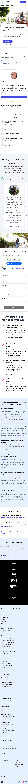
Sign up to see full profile (14, 97)
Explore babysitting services (8, 638)
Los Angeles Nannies (7, 665)
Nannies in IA (5, 555)
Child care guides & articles (7, 617)
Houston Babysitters (6, 646)
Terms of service (4, 774)
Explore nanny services (7, 548)
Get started (7, 41)
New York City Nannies (7, 663)
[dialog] (2, 782)
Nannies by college (19, 548)
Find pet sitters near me (7, 732)
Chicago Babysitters (6, 653)
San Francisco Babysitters (8, 649)
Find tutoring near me (7, 711)
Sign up (23, 2)
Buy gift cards (4, 760)
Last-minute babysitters (7, 703)
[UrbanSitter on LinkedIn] (25, 782)
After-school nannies (6, 630)
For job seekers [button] (17, 609)
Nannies (7, 5)
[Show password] (25, 300)
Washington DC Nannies (7, 672)
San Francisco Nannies (7, 670)
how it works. (21, 435)
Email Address (5, 285)
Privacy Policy (18, 268)
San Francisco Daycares (7, 688)
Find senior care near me (8, 740)
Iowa (12, 5)
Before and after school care (7, 628)
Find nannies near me (7, 661)
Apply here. (12, 44)
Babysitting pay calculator (7, 624)
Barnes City (17, 5)
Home (2, 5)
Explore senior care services (8, 738)
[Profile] (14, 76)
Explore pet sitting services (8, 730)
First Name (4, 272)
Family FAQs (4, 615)
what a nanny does (18, 421)
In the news (17, 762)
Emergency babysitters (7, 701)
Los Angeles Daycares (7, 684)
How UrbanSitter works (6, 613)
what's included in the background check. (14, 449)
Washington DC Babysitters (8, 651)
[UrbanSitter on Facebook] (19, 782)
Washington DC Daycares (8, 691)
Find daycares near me (7, 680)
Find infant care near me (7, 718)
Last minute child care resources (8, 626)
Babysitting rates (5, 621)
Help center (4, 758)
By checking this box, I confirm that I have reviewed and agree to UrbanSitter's (14, 268)
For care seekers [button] (5, 609)
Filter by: (3, 66)
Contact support (5, 756)
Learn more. (8, 63)
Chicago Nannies (6, 674)
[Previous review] (2, 206)
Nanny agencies (5, 459)
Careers (16, 760)
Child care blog (4, 619)
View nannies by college (10, 107)
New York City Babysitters (8, 642)
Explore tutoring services (8, 708)
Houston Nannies (6, 667)
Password (4, 298)
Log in (18, 2)
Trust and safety (18, 758)
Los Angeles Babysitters (7, 644)
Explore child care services (8, 724)
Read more (3, 93)
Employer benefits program (19, 765)
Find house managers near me (9, 748)
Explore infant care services (8, 716)
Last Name (4, 279)
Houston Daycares (6, 686)
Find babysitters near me (8, 640)
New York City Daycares (7, 682)
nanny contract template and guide (9, 499)
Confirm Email (5, 292)
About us (17, 756)
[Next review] (25, 206)
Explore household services (8, 746)
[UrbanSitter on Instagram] (22, 782)
